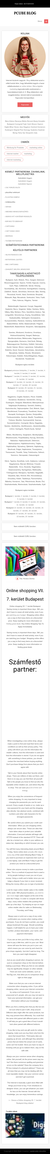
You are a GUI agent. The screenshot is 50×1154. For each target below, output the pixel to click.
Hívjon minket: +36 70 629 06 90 (24, 4)
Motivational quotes (13, 260)
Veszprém (30, 133)
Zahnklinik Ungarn (25, 181)
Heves (16, 127)
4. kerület (40, 496)
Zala (35, 133)
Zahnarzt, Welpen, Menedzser (17, 269)
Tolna (20, 133)
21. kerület (38, 388)
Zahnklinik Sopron (25, 184)
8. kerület (24, 376)
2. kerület (31, 370)
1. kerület (16, 496)
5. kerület (24, 373)
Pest (22, 130)
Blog (28, 80)
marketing (28, 154)
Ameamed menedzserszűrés (16, 212)
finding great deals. (13, 624)
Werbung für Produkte (15, 148)
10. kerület (41, 376)
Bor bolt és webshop (14, 221)
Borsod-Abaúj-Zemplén (36, 121)
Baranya (18, 121)
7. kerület (16, 376)
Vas (24, 133)
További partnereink (13, 241)
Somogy (27, 130)
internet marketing (14, 160)
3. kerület (39, 370)
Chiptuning (9, 226)
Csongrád (19, 124)
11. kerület (21, 379)
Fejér (25, 124)
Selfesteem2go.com (13, 255)
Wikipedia (9, 236)
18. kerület (33, 385)
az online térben (25, 86)
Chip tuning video (12, 231)
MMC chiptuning (11, 264)
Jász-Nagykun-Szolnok (28, 127)
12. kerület (29, 379)
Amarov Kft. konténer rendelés (18, 216)
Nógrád (17, 130)
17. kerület (24, 385)
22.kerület (20, 391)
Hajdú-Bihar (9, 127)
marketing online (35, 148)
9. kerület (32, 376)
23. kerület (29, 391)
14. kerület (27, 382)
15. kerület (36, 382)
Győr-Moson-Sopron (35, 124)
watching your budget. (17, 615)
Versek (8, 207)
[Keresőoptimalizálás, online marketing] (25, 13)
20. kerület (29, 388)
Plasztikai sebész (12, 197)
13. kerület (18, 382)
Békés (24, 121)
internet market (12, 154)
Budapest (11, 124)
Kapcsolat (25, 105)
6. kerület (32, 373)
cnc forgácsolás (12, 187)
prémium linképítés (19, 370)
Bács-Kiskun (10, 121)
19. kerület (20, 388)
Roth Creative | (32, 1151)
